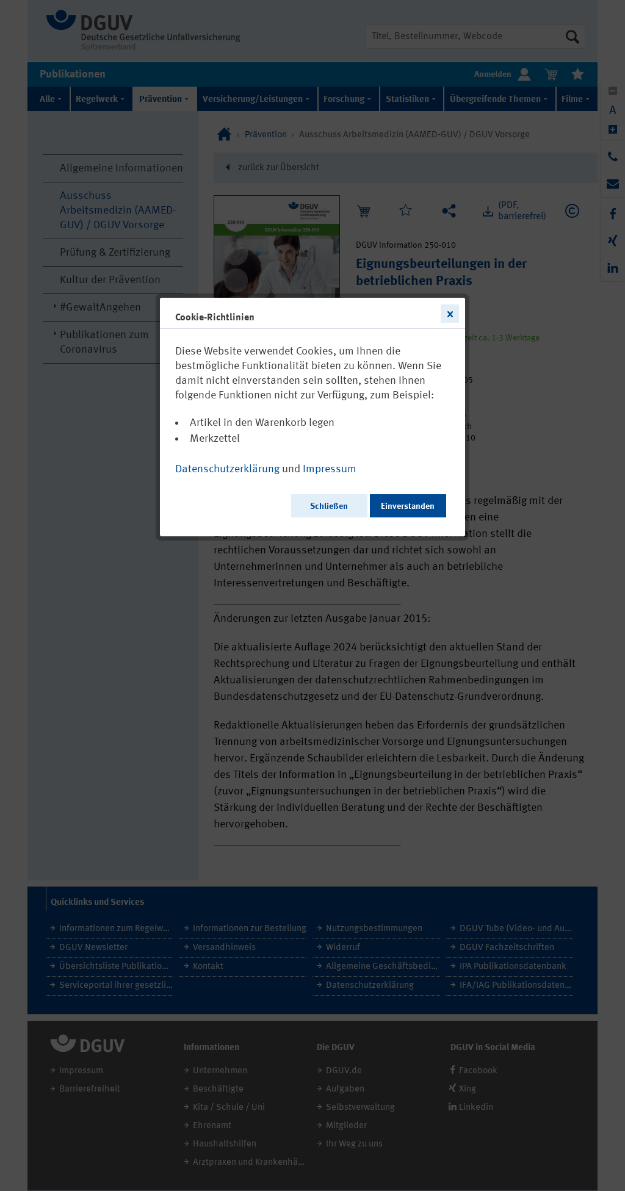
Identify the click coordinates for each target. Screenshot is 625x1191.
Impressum (329, 469)
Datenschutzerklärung (227, 469)
